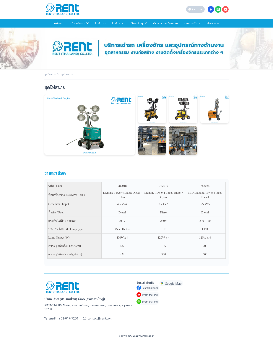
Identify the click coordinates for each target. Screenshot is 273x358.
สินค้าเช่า (100, 23)
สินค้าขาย (118, 23)
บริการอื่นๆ (136, 23)
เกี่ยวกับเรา (77, 23)
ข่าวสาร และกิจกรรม (165, 23)
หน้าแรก (59, 23)
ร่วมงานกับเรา (193, 23)
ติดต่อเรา (213, 23)
